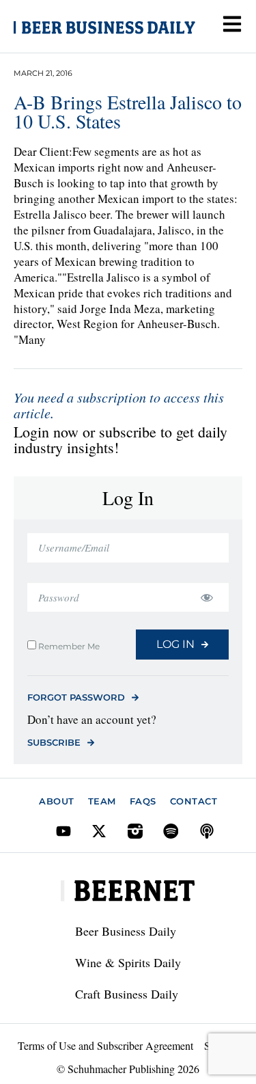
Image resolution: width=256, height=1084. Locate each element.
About (56, 801)
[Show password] (206, 597)
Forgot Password (76, 697)
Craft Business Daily (126, 994)
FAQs (143, 801)
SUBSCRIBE (54, 742)
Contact (194, 801)
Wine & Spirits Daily (128, 962)
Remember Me (68, 646)
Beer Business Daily (125, 931)
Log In (175, 644)
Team (102, 801)
